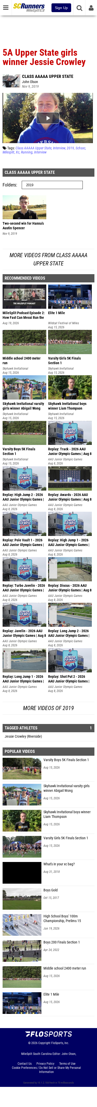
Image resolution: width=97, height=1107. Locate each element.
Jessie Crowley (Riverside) (23, 736)
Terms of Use (67, 1063)
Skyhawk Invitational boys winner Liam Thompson (67, 814)
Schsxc (80, 148)
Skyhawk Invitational (15, 368)
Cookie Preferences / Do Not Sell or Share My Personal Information (46, 1070)
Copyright (44, 1043)
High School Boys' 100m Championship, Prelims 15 (62, 918)
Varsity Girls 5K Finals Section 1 (65, 838)
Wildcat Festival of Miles (63, 323)
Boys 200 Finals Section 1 (61, 942)
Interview (59, 148)
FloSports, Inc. (60, 1043)
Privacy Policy (45, 1063)
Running (27, 152)
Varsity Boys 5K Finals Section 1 (66, 760)
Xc (17, 152)
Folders (9, 185)
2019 (70, 148)
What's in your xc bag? (59, 864)
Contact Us (25, 1063)
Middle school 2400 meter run (64, 968)
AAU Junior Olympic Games (65, 459)
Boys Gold (50, 890)
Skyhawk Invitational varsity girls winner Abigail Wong (66, 788)
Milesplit (8, 152)
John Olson (30, 82)
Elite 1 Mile (51, 994)
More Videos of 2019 (48, 708)
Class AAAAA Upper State (47, 76)
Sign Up (61, 8)
